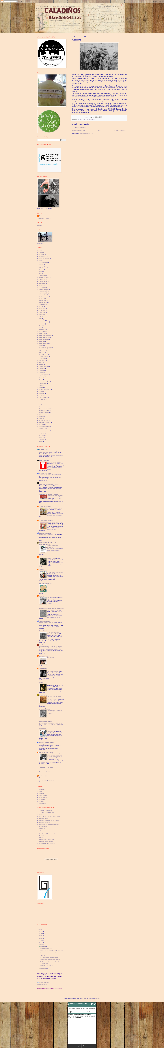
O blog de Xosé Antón (45, 473)
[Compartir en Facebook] (100, 117)
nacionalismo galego (44, 382)
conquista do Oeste (44, 277)
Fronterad (41, 814)
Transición (41, 428)
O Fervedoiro (42, 835)
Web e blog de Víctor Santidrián (47, 843)
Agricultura (41, 254)
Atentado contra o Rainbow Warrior (49, 953)
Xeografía (41, 439)
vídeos (40, 437)
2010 (40, 942)
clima (40, 273)
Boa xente (41, 266)
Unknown (41, 216)
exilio (40, 318)
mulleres (41, 376)
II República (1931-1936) (46, 965)
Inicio (99, 130)
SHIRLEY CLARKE (51, 558)
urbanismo (41, 432)
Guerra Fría (42, 341)
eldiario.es (41, 793)
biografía (41, 264)
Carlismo (41, 270)
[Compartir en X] (98, 117)
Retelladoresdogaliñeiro (45, 533)
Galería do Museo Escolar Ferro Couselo (49, 820)
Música (41, 380)
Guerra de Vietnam (44, 339)
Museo (40, 378)
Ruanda (41, 416)
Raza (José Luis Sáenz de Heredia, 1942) (49, 484)
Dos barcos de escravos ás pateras (49, 957)
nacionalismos (42, 383)
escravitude (42, 310)
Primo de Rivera (43, 399)
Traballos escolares (44, 426)
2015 (40, 931)
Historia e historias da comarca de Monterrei (51, 608)
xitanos (41, 441)
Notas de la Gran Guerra (45, 631)
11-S (40, 250)
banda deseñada (43, 262)
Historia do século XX (44, 822)
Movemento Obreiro (44, 374)
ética (40, 316)
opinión (41, 387)
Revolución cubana (44, 408)
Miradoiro (41, 370)
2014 (40, 933)
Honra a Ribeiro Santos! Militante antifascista (51, 950)
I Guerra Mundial (43, 354)
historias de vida (43, 351)
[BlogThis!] (96, 117)
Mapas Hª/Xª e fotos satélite (46, 830)
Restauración (42, 407)
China (40, 271)
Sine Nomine (42, 728)
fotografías (41, 329)
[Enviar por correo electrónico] (94, 117)
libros (40, 362)
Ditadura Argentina (43, 297)
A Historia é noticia (44, 709)
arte (40, 260)
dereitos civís (42, 287)
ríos (40, 414)
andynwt (83, 998)
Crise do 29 (42, 279)
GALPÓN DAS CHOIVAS (45, 583)
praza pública (42, 799)
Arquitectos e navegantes (45, 474)
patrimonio (41, 393)
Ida (48, 597)
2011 (40, 940)
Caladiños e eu (43, 268)
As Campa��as (43, 776)
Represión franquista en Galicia (47, 839)
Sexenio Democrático (44, 422)
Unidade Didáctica (43, 430)
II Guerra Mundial (87, 119)
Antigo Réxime (42, 256)
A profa (41, 645)
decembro (43, 946)
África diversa (43, 668)
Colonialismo (42, 275)
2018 (40, 927)
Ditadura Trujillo (43, 302)
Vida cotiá (41, 435)
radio (40, 401)
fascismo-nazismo (43, 322)
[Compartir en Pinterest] (101, 117)
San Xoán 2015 (51, 657)
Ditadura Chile (42, 299)
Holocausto (79, 119)
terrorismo (41, 424)
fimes (40, 327)
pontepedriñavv (43, 656)
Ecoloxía (41, 306)
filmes (40, 325)
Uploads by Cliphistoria (45, 772)
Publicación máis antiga (120, 130)
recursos (41, 403)
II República (42, 358)
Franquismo (42, 331)
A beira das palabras (45, 506)
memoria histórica (43, 366)
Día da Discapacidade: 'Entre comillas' (50, 959)
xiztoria (41, 682)
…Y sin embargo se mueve (46, 780)
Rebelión (41, 837)
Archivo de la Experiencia (46, 767)
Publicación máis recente (78, 130)
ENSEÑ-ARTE (43, 695)
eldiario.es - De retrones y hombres (48, 494)
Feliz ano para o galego (46, 948)
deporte (41, 285)
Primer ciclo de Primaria (45, 721)
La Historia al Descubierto (46, 752)
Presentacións (42, 397)
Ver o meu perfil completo (43, 218)
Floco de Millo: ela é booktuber (46, 622)
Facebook (40, 225)
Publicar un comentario (80, 127)
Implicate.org (42, 828)
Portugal (41, 395)
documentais (42, 304)
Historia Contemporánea (45, 347)
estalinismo (42, 314)
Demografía (42, 283)
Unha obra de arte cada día (46, 841)
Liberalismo (42, 360)
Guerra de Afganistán (44, 337)
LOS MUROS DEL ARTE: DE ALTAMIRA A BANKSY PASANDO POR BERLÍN (54, 698)
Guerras (41, 345)
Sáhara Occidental (43, 420)
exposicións (42, 320)
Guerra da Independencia (45, 335)
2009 (40, 944)
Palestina (41, 391)
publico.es (41, 801)
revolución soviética (44, 412)
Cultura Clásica (43, 281)
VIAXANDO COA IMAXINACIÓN (54, 508)
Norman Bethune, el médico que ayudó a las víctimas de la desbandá (54, 712)
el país (40, 791)
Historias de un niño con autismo (55, 495)
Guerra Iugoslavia (43, 343)
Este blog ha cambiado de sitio (46, 744)
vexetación (41, 434)
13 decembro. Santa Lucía (53, 684)
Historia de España (44, 349)
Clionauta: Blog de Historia (46, 742)
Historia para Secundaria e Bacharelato (49, 824)
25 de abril (41, 252)
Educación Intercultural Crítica (46, 812)
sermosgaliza (42, 803)
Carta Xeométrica (44, 460)
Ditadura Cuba (42, 300)
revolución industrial (44, 410)
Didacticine (42, 596)
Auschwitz (42, 955)
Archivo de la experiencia (45, 810)
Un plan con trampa (52, 462)
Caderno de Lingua (44, 621)
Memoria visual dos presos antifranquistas (50, 834)
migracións (42, 368)
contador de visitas (42, 984)
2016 (40, 929)
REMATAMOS (42, 534)
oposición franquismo (44, 389)
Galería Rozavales (43, 818)
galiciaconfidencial (43, 795)
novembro (43, 968)
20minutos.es (42, 789)
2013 (40, 936)
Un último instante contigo (53, 522)
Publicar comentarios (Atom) (87, 133)
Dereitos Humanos (43, 289)
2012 (40, 938)
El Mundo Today (43, 449)
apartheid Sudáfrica (44, 258)
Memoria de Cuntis (44, 832)
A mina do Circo (51, 610)
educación (41, 308)
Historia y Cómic (43, 826)
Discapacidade (43, 295)
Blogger (98, 998)
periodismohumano (44, 797)
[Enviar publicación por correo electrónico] (91, 117)
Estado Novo (42, 312)
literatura (41, 364)
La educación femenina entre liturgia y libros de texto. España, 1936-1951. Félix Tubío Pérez (54, 755)
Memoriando (42, 557)
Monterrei (41, 372)
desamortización (43, 291)
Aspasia (41, 569)
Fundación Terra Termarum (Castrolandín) (49, 816)
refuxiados (41, 405)
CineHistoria (42, 483)
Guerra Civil (42, 333)
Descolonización (43, 293)
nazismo (93, 119)
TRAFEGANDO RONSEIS (46, 520)
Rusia (40, 418)
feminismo (41, 324)
